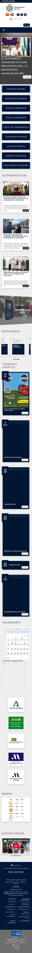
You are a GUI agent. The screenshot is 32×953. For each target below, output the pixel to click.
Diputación (16, 777)
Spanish (7, 14)
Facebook (19, 16)
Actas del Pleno (10, 912)
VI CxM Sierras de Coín (12, 565)
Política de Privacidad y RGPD (16, 941)
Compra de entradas (16, 137)
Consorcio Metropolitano (16, 722)
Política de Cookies (11, 942)
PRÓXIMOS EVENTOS (10, 366)
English (12, 14)
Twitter (25, 16)
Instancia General (16, 89)
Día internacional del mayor (14, 612)
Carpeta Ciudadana (16, 156)
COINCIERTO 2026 (9, 504)
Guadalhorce (16, 741)
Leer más (25, 210)
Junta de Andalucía (16, 704)
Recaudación (16, 759)
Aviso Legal (23, 939)
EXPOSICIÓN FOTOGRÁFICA (13, 457)
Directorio (12, 904)
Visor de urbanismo (16, 108)
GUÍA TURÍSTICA (24, 921)
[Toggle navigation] (3, 30)
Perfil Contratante (16, 118)
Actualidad (11, 901)
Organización (11, 909)
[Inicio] (16, 8)
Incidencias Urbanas (16, 99)
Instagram (22, 16)
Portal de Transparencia (16, 127)
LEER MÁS (27, 77)
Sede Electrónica (16, 146)
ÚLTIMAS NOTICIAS (14, 175)
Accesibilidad (22, 942)
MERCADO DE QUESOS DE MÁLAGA (15, 551)
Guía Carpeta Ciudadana (16, 165)
